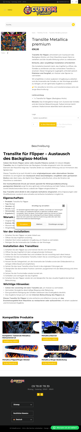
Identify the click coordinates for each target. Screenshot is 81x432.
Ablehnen (39, 224)
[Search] (73, 24)
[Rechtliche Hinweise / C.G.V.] (22, 413)
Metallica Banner (49, 336)
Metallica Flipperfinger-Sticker (16, 360)
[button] (64, 206)
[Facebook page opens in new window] (72, 2)
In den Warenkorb (48, 124)
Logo (34, 114)
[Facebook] (38, 394)
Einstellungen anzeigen (56, 224)
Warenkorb (74, 10)
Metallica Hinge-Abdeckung (54, 360)
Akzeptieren (24, 224)
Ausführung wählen (11, 341)
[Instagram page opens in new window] (76, 2)
